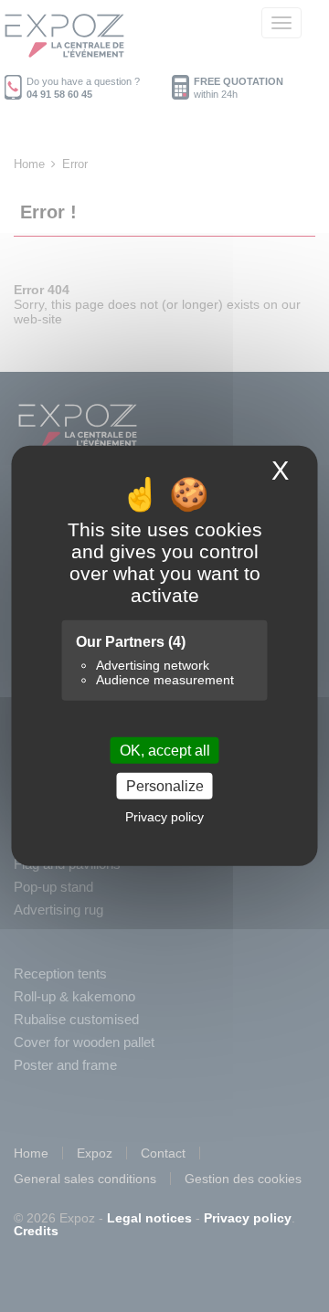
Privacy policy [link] (164, 816)
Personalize (165, 786)
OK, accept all (165, 750)
